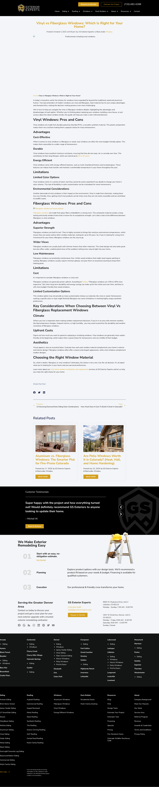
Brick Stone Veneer (7, 704)
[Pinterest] (43, 625)
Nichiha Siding (5, 725)
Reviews (137, 721)
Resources (111, 695)
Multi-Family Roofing (35, 743)
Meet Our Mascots (141, 704)
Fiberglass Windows (62, 704)
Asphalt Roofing (33, 699)
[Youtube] (53, 625)
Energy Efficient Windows (64, 712)
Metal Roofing (32, 712)
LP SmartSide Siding (8, 712)
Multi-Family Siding (7, 764)
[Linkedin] (38, 625)
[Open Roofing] (79, 11)
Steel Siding (5, 747)
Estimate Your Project (115, 712)
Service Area (139, 712)
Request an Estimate (78, 615)
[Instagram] (33, 625)
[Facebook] (19, 625)
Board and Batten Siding (9, 756)
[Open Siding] (68, 11)
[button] (34, 392)
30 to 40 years (83, 156)
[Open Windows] (92, 11)
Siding (2, 695)
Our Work (138, 708)
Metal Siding (5, 743)
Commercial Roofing (35, 704)
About (136, 695)
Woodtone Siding (7, 721)
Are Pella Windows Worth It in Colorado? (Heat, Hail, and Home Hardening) (102, 459)
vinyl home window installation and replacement (69, 369)
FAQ (109, 704)
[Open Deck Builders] (107, 11)
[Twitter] (48, 625)
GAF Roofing (32, 734)
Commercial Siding (7, 760)
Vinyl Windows (60, 708)
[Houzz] (29, 625)
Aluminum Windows (62, 699)
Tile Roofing (31, 725)
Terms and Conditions (142, 730)
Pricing (110, 730)
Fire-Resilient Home (115, 734)
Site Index (3, 772)
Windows (58, 695)
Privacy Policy (139, 734)
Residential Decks (88, 699)
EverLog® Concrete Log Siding (12, 751)
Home (35, 96)
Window (109, 32)
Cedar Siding (5, 738)
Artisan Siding (5, 699)
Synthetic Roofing (34, 721)
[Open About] (117, 11)
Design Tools (112, 708)
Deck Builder (86, 695)
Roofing (30, 695)
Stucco (2, 717)
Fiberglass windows (41, 213)
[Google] (24, 625)
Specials (110, 725)
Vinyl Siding (4, 734)
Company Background (142, 699)
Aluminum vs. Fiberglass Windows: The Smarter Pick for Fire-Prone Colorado (55, 459)
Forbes (85, 282)
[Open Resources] (130, 11)
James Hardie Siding (8, 708)
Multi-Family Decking (89, 704)
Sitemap (29, 779)
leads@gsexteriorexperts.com (79, 610)
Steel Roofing (32, 717)
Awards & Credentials (143, 725)
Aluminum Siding (7, 730)
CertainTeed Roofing (35, 738)
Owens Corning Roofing (36, 730)
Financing (111, 721)
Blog (109, 699)
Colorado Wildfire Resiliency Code (118, 739)
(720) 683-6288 (132, 4)
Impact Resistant (33, 708)
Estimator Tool (113, 717)
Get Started (41, 560)
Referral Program (141, 717)
